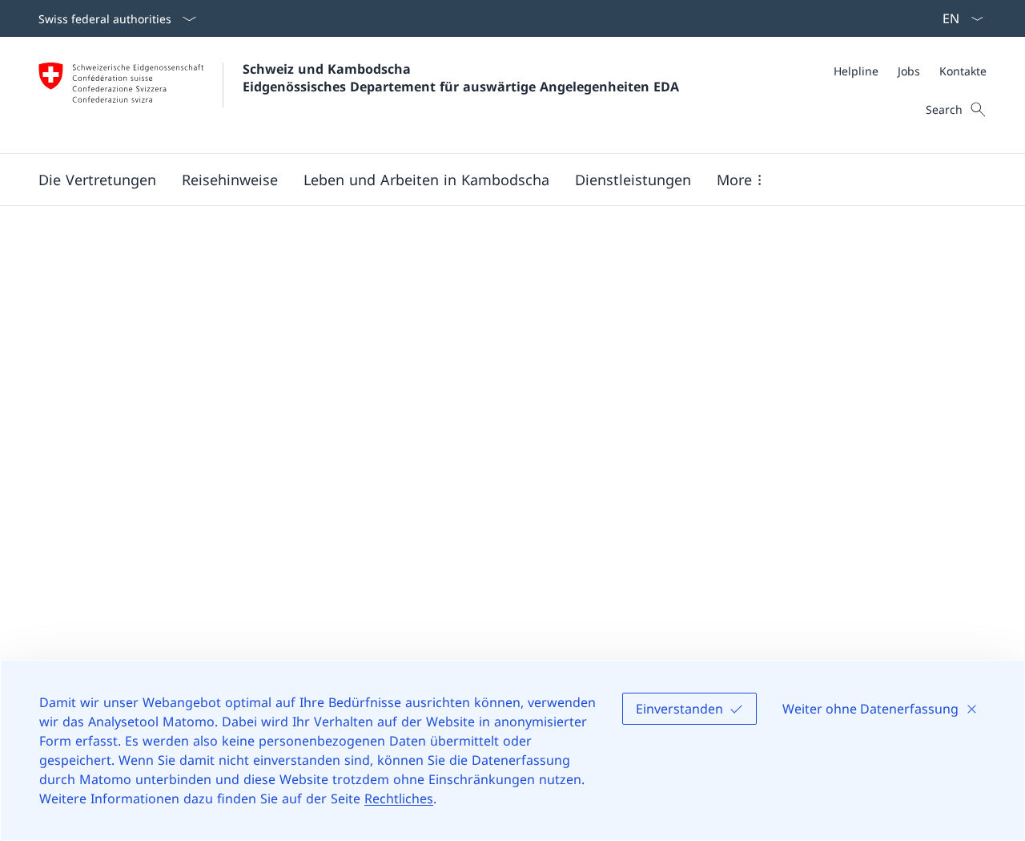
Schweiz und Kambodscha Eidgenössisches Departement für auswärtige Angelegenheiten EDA (461, 77)
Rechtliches (398, 798)
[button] (97, 179)
